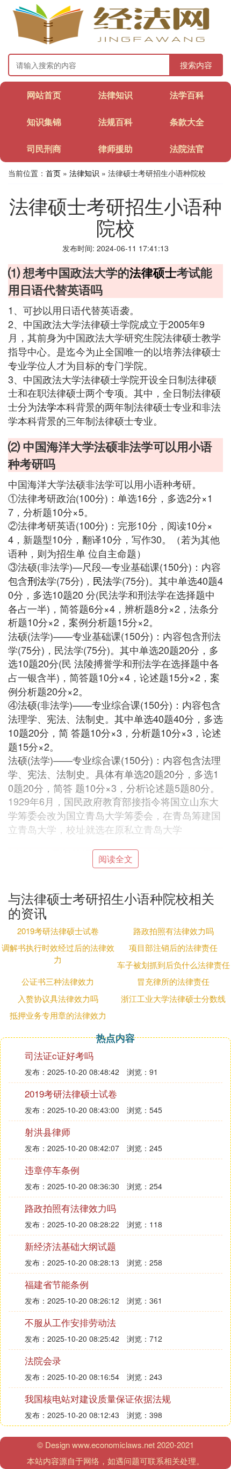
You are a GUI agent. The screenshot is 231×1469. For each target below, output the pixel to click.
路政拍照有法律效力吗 (173, 930)
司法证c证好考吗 (59, 1055)
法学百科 (187, 95)
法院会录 (43, 1360)
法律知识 (115, 95)
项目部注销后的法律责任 (173, 947)
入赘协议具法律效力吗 (58, 998)
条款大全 (187, 121)
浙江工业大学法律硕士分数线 (173, 998)
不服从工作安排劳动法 (70, 1322)
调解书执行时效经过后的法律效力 (58, 953)
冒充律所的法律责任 (173, 981)
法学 (46, 406)
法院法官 (187, 148)
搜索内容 (196, 64)
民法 (102, 580)
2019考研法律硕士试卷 (58, 930)
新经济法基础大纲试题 (70, 1246)
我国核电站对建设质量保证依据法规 (98, 1398)
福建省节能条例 (57, 1284)
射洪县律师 (47, 1131)
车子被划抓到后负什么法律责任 (173, 964)
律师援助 (115, 148)
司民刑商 (44, 148)
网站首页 (44, 95)
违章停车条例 (52, 1169)
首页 (53, 173)
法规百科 (115, 121)
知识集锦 (44, 121)
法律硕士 (153, 272)
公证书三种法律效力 (57, 981)
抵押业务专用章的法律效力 (58, 1015)
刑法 (37, 580)
